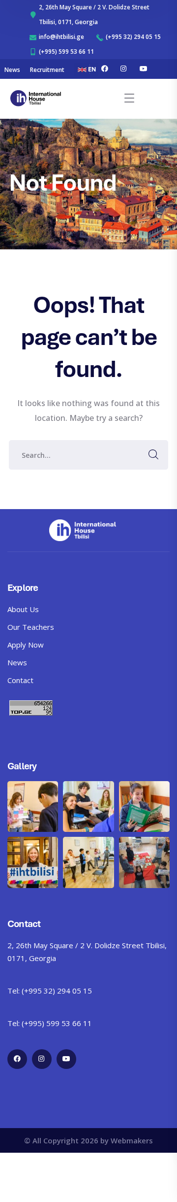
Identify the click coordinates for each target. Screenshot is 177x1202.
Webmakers (132, 1140)
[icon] (104, 69)
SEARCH (153, 455)
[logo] (35, 97)
